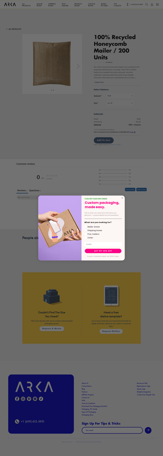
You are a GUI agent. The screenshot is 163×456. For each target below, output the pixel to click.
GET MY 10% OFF (103, 251)
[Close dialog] (122, 198)
